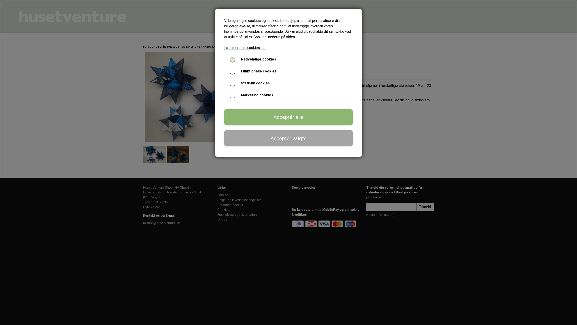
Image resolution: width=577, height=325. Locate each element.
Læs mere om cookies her (245, 48)
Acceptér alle (288, 117)
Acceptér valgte (288, 138)
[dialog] (288, 162)
